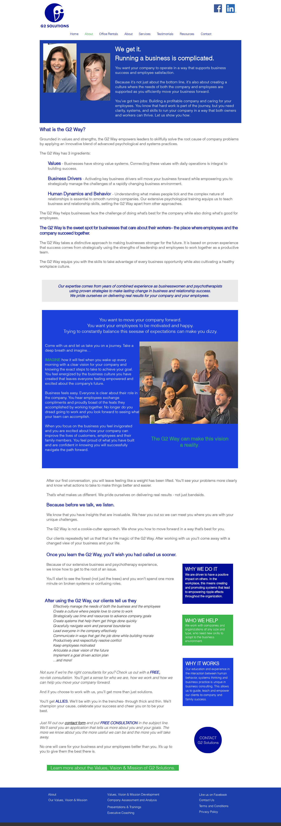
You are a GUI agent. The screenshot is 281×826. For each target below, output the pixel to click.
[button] (145, 33)
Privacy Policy (208, 812)
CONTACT (208, 737)
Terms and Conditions (214, 806)
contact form (75, 722)
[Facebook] (218, 8)
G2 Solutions (208, 742)
